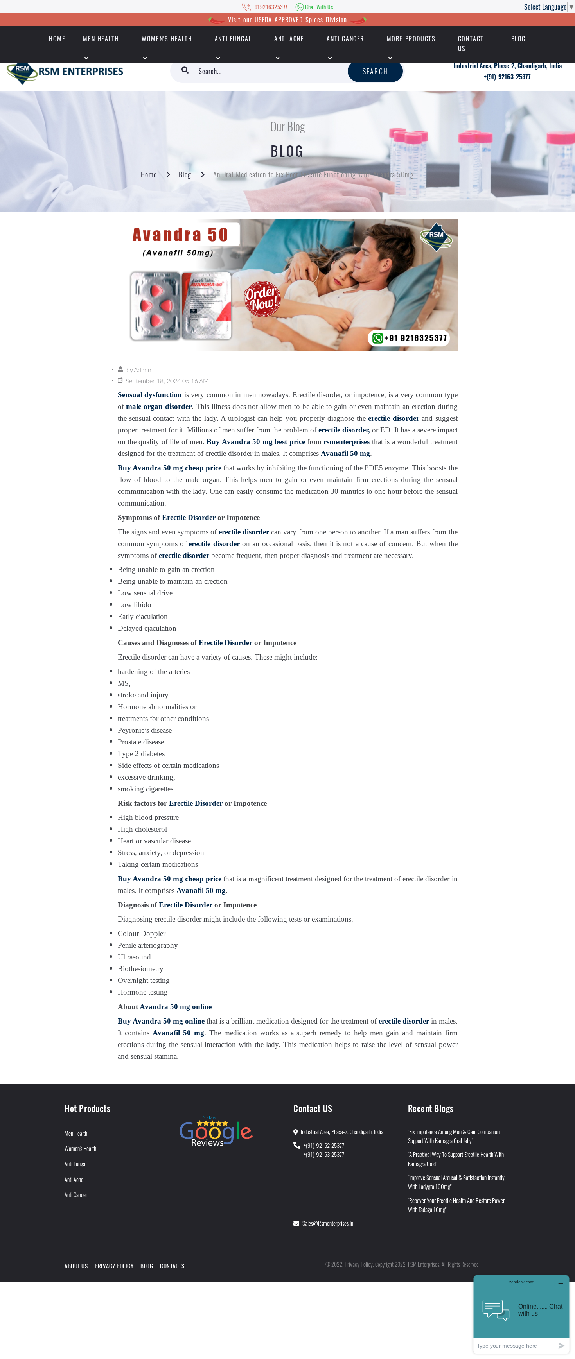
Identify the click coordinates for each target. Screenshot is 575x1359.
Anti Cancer (345, 38)
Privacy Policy (114, 1265)
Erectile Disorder (189, 517)
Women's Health (167, 38)
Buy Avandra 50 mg (239, 441)
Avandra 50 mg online (176, 1006)
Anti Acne (289, 38)
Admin (142, 370)
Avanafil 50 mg (345, 453)
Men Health (101, 38)
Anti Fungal (233, 38)
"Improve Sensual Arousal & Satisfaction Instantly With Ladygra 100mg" (456, 1181)
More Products (411, 38)
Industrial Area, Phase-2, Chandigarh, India (507, 65)
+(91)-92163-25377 (507, 76)
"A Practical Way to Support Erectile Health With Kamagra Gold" (456, 1158)
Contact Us (471, 43)
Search (375, 71)
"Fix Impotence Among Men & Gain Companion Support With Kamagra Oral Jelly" (454, 1136)
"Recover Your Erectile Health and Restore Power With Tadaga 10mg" (456, 1205)
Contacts (172, 1265)
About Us (76, 1265)
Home (148, 174)
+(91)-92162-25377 (324, 1145)
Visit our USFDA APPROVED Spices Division (287, 19)
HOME (57, 38)
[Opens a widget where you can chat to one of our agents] (521, 1314)
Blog (518, 38)
